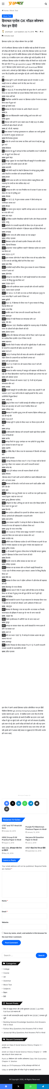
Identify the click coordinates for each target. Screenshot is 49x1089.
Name (5, 901)
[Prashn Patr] (16, 4)
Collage (6, 969)
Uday (4, 1070)
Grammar (7, 981)
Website (5, 922)
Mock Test (14, 10)
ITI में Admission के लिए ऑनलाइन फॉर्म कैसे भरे (24, 1065)
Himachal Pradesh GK (24, 795)
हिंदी (4, 996)
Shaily (4, 1065)
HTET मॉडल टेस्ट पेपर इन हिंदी (35, 848)
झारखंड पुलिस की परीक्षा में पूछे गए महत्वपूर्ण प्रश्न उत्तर (25, 1070)
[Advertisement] (24, 681)
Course (6, 973)
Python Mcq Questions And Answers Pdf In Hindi (23, 1029)
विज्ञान (5, 993)
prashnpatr (9, 32)
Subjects (6, 989)
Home (6, 10)
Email (5, 912)
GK (4, 977)
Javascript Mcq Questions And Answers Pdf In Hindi (24, 1033)
